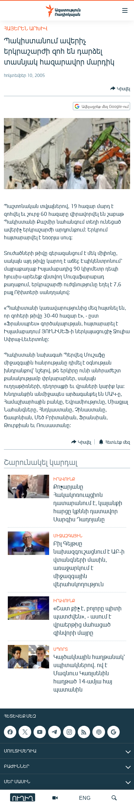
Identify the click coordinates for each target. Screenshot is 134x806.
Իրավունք (64, 479)
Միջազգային (67, 535)
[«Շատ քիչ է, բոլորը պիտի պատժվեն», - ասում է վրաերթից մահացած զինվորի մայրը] (28, 608)
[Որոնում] (114, 798)
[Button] (120, 88)
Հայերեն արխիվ (25, 28)
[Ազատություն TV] (55, 798)
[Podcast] (98, 732)
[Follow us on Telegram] (54, 732)
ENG (84, 798)
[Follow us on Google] (113, 732)
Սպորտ (60, 649)
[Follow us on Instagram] (69, 732)
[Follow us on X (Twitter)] (25, 732)
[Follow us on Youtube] (40, 732)
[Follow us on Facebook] (10, 732)
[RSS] (84, 732)
